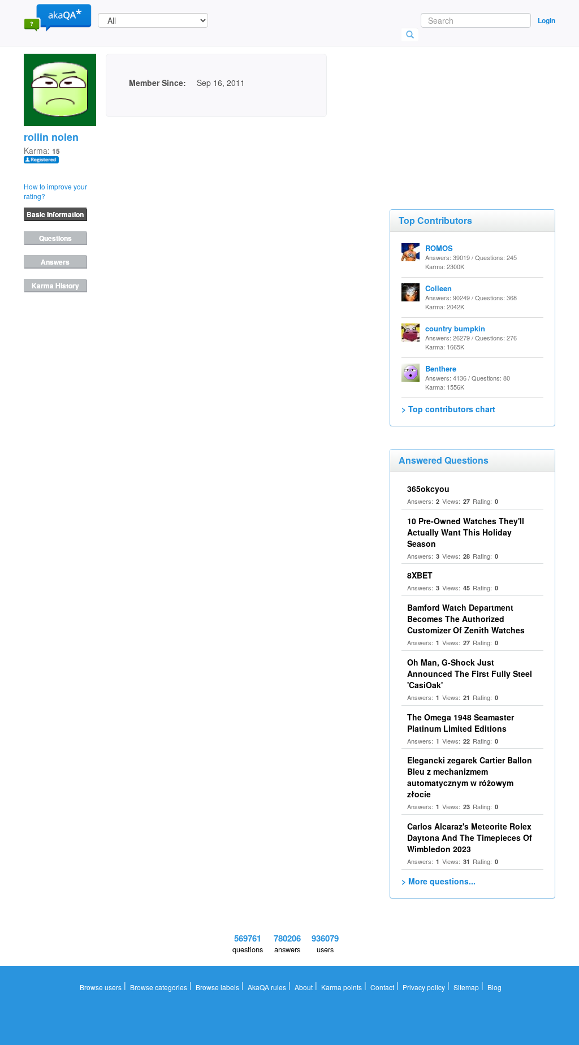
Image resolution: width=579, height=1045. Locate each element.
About (304, 987)
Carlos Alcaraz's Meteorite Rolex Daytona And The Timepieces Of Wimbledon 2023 (469, 837)
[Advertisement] (474, 110)
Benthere (440, 368)
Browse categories (158, 987)
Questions (55, 238)
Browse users (101, 987)
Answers (55, 262)
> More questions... (438, 881)
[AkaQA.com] (57, 17)
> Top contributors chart (448, 408)
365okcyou (428, 488)
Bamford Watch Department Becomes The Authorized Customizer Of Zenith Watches (466, 619)
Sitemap (466, 987)
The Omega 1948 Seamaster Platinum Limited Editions (460, 722)
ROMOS (439, 248)
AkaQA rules (267, 987)
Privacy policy (424, 987)
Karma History (55, 285)
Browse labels (217, 987)
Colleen (438, 288)
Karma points (341, 987)
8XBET (420, 575)
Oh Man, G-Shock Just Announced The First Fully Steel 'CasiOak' (469, 673)
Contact (382, 987)
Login (546, 20)
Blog (494, 987)
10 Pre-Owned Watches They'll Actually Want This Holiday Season (465, 532)
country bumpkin (455, 328)
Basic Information (55, 214)
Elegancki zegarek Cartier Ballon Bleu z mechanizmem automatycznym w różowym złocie (469, 777)
